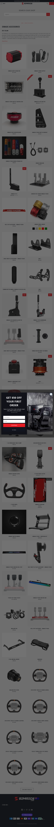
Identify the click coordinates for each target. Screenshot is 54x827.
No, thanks (14, 429)
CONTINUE (14, 425)
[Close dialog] (51, 394)
